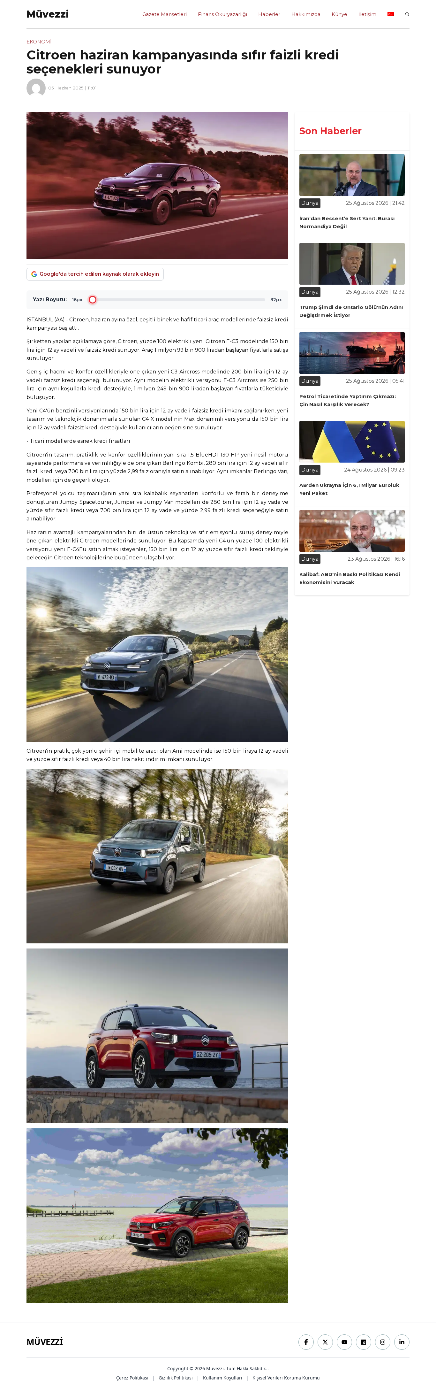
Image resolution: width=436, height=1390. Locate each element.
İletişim (367, 14)
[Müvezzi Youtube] (344, 1342)
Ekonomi (38, 42)
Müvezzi (44, 1342)
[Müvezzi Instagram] (382, 1342)
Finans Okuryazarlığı (222, 14)
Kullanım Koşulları (222, 1378)
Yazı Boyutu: (50, 299)
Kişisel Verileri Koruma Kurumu (286, 1378)
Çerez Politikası (132, 1378)
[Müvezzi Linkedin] (402, 1342)
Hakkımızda (305, 14)
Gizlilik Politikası (176, 1378)
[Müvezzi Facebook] (306, 1342)
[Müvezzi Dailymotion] (363, 1342)
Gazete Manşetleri (164, 14)
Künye (339, 14)
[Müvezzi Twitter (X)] (325, 1342)
